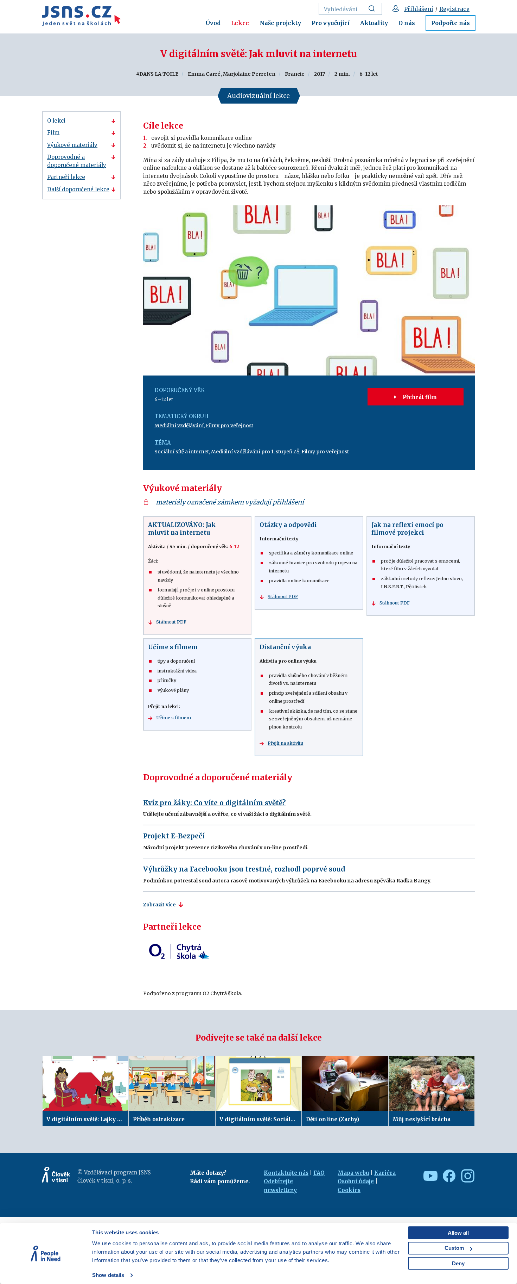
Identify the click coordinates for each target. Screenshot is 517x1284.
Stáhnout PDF (171, 622)
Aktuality (374, 22)
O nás (406, 22)
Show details (108, 1275)
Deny (458, 1263)
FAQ (319, 1173)
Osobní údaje (356, 1181)
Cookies (349, 1190)
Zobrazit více (160, 904)
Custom (454, 1248)
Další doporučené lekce (78, 189)
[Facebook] (447, 1176)
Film (53, 132)
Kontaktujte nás (286, 1173)
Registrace (454, 8)
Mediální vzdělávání (179, 425)
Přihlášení (418, 8)
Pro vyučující (331, 22)
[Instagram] (466, 1176)
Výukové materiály (72, 145)
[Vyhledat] (374, 8)
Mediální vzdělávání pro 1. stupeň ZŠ (255, 451)
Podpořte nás (450, 22)
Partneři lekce (66, 177)
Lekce (240, 22)
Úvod (213, 22)
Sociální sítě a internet (181, 451)
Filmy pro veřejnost (229, 425)
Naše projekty (280, 22)
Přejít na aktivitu (285, 743)
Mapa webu (353, 1173)
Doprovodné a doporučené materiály (76, 161)
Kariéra (385, 1173)
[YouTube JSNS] (429, 1176)
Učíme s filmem (173, 717)
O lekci (56, 120)
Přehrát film (419, 397)
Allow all (458, 1233)
